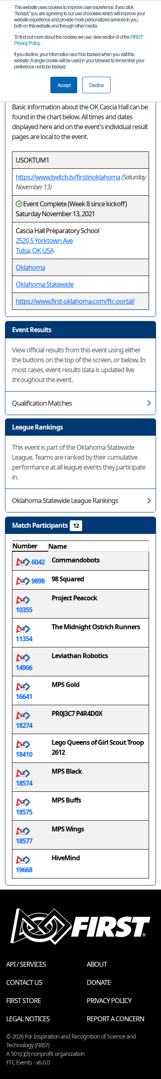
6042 (37, 562)
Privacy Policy (109, 1000)
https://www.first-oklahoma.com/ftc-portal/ (75, 301)
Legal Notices (28, 1018)
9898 (37, 581)
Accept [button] (63, 84)
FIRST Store (23, 1000)
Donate (99, 982)
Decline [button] (96, 84)
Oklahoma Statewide (44, 284)
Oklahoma (30, 267)
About (97, 964)
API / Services (26, 964)
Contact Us (24, 982)
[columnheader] (30, 546)
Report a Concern (115, 1018)
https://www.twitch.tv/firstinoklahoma (68, 177)
